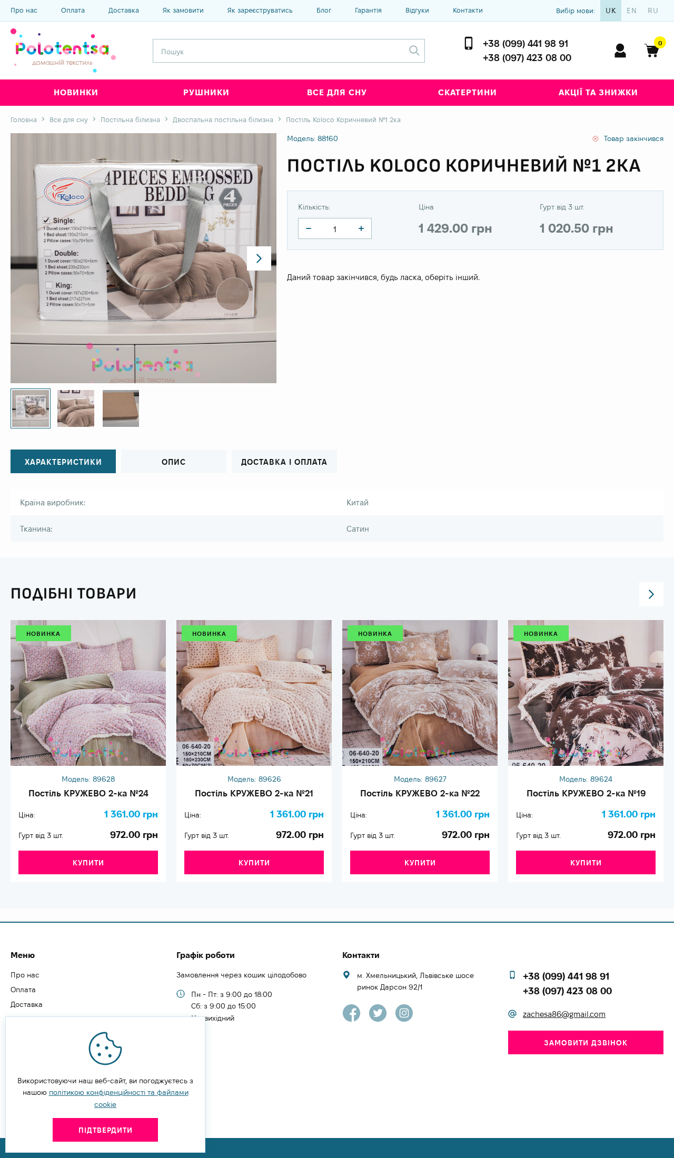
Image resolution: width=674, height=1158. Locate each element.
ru (653, 10)
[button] (259, 258)
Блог (323, 10)
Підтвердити (105, 1130)
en (632, 10)
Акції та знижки (598, 92)
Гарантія (368, 10)
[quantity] (309, 228)
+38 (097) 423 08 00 (527, 58)
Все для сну (337, 92)
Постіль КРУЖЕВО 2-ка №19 (586, 793)
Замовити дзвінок (586, 1043)
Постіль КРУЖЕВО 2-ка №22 (420, 793)
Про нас (24, 10)
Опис (174, 461)
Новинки (76, 92)
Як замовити (183, 10)
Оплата (73, 10)
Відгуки (417, 10)
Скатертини (467, 92)
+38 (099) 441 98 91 (525, 43)
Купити (88, 862)
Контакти (468, 10)
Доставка (123, 10)
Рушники (206, 92)
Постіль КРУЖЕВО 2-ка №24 (88, 793)
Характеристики (63, 461)
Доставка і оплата (284, 461)
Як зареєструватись (260, 10)
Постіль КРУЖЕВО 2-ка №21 (254, 793)
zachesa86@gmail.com (564, 1014)
